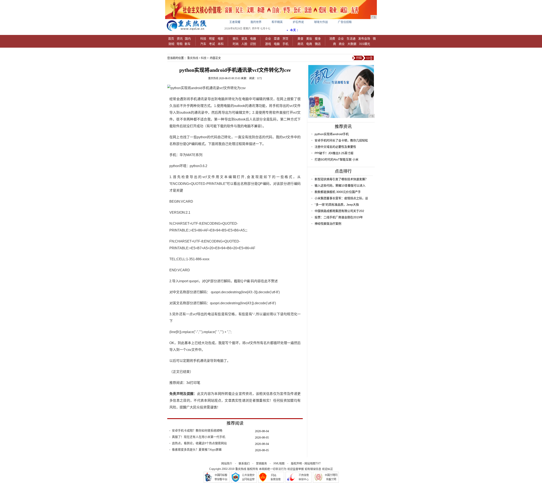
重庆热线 (192, 58)
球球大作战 (321, 22)
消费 (332, 38)
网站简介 (226, 463)
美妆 (309, 38)
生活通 (351, 38)
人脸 (244, 44)
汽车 (203, 44)
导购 (180, 44)
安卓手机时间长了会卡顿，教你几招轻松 (341, 140)
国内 (188, 38)
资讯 (180, 38)
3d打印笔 (193, 383)
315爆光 (364, 44)
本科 (221, 44)
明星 (212, 38)
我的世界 (255, 22)
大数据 (351, 44)
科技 (203, 38)
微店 (318, 44)
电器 (253, 38)
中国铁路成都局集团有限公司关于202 (339, 211)
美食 (300, 38)
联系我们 (244, 463)
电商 (309, 44)
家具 (244, 38)
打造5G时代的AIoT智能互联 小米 (336, 159)
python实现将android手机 (332, 134)
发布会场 (364, 38)
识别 (253, 44)
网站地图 (309, 463)
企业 (268, 38)
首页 (171, 38)
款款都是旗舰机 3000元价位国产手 (338, 192)
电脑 (277, 44)
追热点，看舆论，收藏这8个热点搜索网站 (199, 443)
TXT (318, 463)
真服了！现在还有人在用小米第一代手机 (198, 437)
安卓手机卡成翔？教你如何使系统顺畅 (197, 430)
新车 (188, 44)
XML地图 (279, 463)
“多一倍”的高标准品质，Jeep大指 (337, 204)
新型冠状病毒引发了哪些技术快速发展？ (341, 179)
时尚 (236, 44)
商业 (342, 44)
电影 (221, 38)
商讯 (300, 44)
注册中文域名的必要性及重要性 (335, 146)
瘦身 (318, 38)
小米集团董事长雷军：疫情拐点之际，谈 (341, 198)
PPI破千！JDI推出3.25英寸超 (334, 153)
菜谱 (277, 38)
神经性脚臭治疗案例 (328, 223)
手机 (285, 44)
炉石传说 (298, 22)
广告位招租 (345, 22)
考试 (212, 44)
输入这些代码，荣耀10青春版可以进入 (340, 185)
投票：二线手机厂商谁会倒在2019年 (339, 217)
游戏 (268, 44)
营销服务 (261, 463)
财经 (171, 44)
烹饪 (285, 38)
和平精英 (277, 22)
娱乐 (236, 38)
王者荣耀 (234, 22)
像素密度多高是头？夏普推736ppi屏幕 (197, 449)
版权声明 (296, 463)
